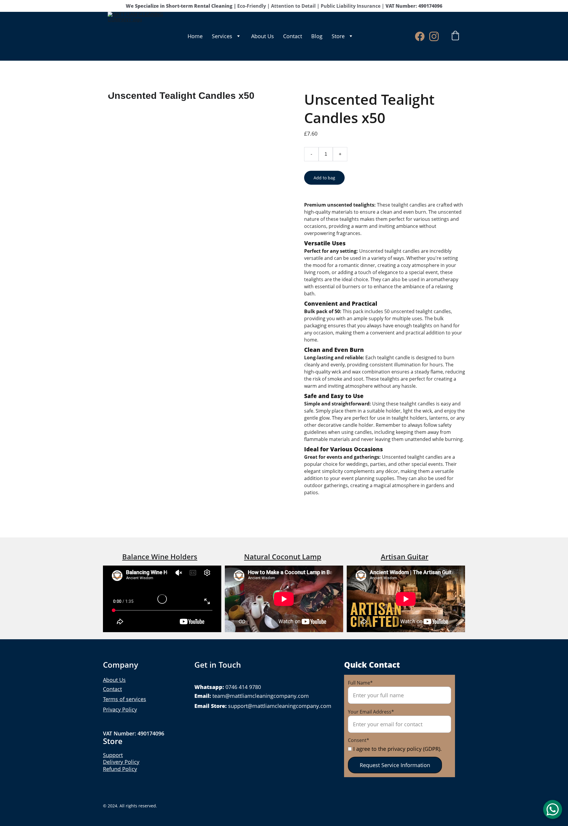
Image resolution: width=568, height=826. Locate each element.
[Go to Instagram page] (434, 36)
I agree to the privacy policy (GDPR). (397, 748)
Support (113, 755)
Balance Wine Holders (159, 556)
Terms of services (124, 699)
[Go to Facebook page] (422, 36)
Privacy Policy (120, 709)
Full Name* (360, 683)
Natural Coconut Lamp (282, 556)
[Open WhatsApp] (552, 809)
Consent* (358, 740)
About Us (262, 36)
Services (222, 36)
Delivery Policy (121, 761)
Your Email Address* (371, 712)
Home (195, 36)
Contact (292, 36)
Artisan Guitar (404, 556)
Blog (316, 36)
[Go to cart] (455, 36)
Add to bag (324, 178)
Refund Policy (120, 768)
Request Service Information (395, 765)
